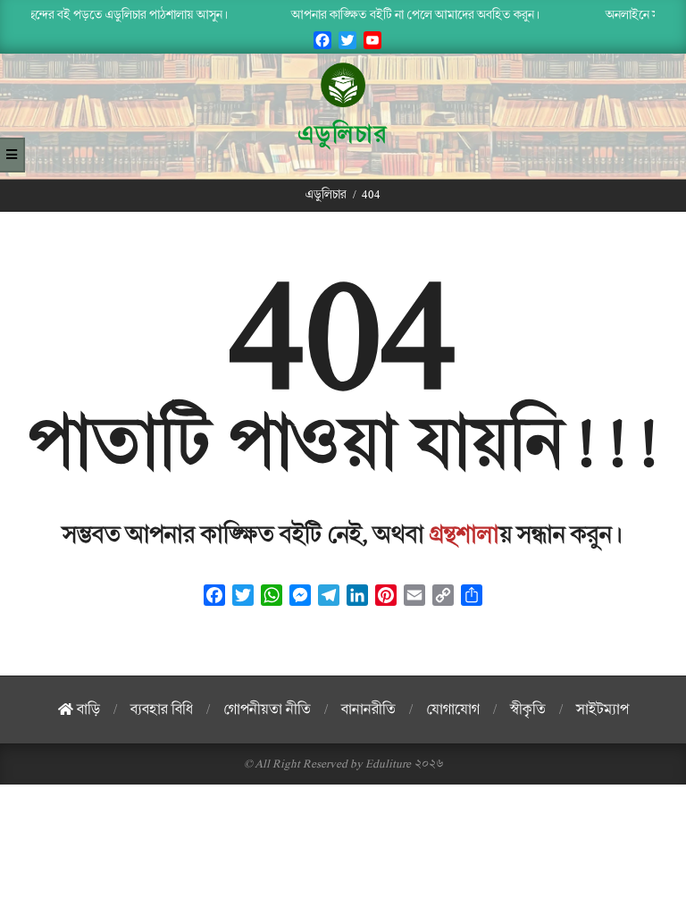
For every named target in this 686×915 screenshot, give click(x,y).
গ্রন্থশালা (464, 535)
